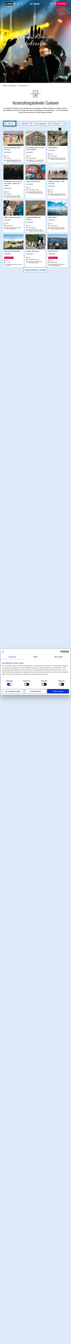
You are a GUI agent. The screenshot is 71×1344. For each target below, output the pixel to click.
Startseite (5, 85)
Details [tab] (35, 656)
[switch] (26, 684)
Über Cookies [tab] (59, 656)
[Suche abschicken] (33, 123)
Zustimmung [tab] (12, 656)
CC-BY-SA (21, 248)
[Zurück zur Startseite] (35, 4)
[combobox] (33, 123)
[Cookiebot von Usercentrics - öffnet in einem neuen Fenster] (61, 651)
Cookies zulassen (58, 691)
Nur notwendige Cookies (12, 691)
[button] (24, 123)
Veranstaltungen (12, 85)
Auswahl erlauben (35, 691)
